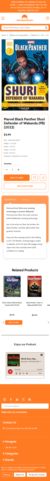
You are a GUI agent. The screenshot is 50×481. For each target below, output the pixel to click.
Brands (9, 459)
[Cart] (47, 18)
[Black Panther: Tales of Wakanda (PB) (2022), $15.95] (34, 286)
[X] (23, 399)
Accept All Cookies (37, 474)
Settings (7, 474)
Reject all (20, 474)
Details (25, 200)
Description (10, 200)
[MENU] (2, 18)
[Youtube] (17, 399)
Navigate (10, 441)
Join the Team (11, 447)
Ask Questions (25, 186)
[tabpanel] (12, 301)
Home (3, 35)
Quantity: (8, 164)
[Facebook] (11, 399)
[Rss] (30, 399)
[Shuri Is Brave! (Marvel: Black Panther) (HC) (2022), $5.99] (12, 286)
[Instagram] (4, 399)
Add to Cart (16, 177)
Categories (11, 453)
